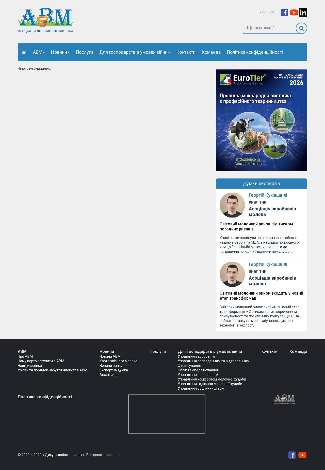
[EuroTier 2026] (261, 120)
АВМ (37, 52)
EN (271, 12)
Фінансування (189, 366)
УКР (262, 12)
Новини (59, 52)
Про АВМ (25, 356)
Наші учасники (30, 366)
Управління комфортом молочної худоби (212, 379)
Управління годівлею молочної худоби (210, 384)
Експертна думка (114, 370)
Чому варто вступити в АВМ (41, 361)
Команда (211, 52)
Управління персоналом (198, 375)
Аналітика (108, 375)
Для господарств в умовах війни (133, 52)
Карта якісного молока (118, 361)
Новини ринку (111, 366)
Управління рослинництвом (201, 388)
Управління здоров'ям (196, 356)
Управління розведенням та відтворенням (213, 361)
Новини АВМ (110, 356)
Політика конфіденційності (255, 52)
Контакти (186, 52)
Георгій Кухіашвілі (268, 195)
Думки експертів (261, 183)
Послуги (84, 52)
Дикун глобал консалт (63, 455)
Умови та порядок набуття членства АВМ (52, 370)
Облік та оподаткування (198, 370)
